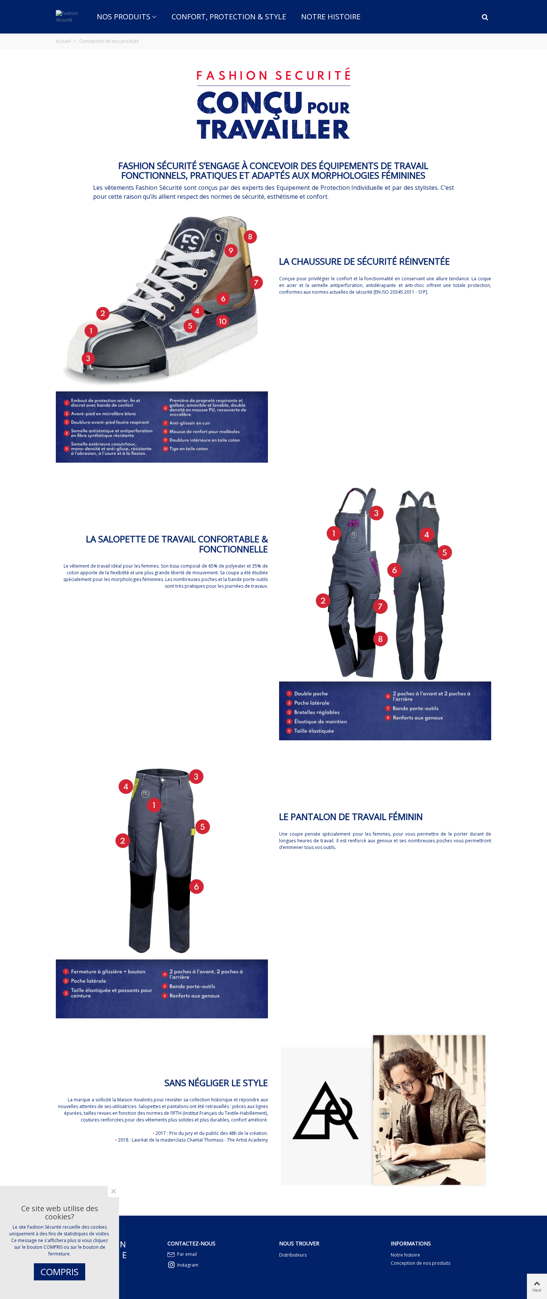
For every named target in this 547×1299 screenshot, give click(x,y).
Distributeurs (293, 1255)
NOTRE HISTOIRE (331, 17)
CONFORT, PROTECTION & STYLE (229, 17)
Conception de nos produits (420, 1263)
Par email (187, 1254)
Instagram (187, 1265)
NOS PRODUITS (123, 17)
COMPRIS (60, 1272)
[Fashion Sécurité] (67, 16)
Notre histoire (405, 1255)
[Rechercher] (485, 16)
